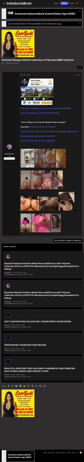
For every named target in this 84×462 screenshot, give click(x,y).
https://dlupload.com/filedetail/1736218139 (38, 136)
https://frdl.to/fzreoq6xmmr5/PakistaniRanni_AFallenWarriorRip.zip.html (49, 131)
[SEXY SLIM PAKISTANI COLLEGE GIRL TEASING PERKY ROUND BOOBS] (8, 314)
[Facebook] (72, 459)
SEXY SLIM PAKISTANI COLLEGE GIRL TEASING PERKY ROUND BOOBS (37, 321)
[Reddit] (78, 459)
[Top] (77, 452)
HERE (71, 13)
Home (74, 452)
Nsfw (24, 272)
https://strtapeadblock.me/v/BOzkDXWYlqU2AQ (40, 113)
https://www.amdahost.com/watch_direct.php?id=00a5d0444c (46, 108)
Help (68, 452)
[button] (4, 3)
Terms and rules (48, 452)
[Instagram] (75, 459)
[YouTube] (81, 459)
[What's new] (77, 3)
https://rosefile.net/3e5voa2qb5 (42, 127)
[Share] (75, 75)
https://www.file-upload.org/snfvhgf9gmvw (38, 141)
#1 (79, 75)
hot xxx (6, 325)
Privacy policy (61, 452)
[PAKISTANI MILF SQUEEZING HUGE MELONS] (8, 338)
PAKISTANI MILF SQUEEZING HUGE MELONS (25, 345)
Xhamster (7, 272)
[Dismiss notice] (79, 11)
